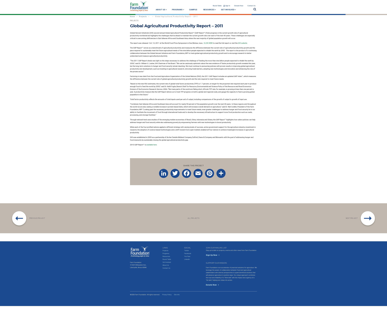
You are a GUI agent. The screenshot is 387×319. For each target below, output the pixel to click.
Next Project (352, 218)
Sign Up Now (212, 255)
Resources (208, 10)
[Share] (221, 173)
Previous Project (37, 218)
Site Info (177, 295)
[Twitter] (175, 173)
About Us (160, 10)
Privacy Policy (167, 295)
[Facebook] (186, 173)
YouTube (187, 256)
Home (132, 16)
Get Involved (227, 10)
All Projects (193, 218)
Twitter (186, 250)
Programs (177, 10)
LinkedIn (187, 259)
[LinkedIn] (163, 173)
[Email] (198, 173)
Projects (143, 16)
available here (151, 145)
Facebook (187, 253)
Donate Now (238, 6)
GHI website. (243, 43)
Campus (193, 10)
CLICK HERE (208, 43)
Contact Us (251, 6)
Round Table (167, 259)
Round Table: (221, 6)
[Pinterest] (209, 173)
